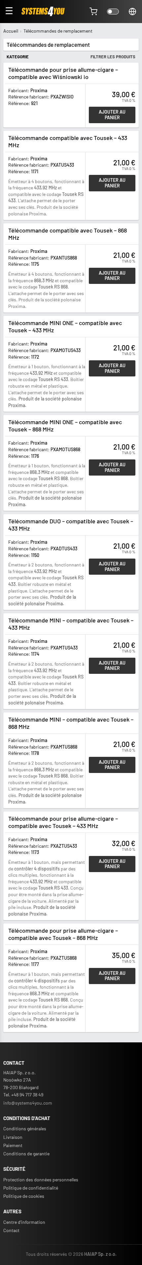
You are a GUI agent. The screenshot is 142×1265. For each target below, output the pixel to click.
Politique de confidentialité (30, 1188)
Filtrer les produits (112, 56)
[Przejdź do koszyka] (93, 11)
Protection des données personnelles (40, 1179)
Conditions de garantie (26, 1153)
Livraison (12, 1137)
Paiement (12, 1145)
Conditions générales (24, 1128)
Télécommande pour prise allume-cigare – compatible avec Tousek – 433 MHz (63, 822)
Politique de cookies (23, 1196)
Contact (11, 1230)
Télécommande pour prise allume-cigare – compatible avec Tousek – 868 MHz (63, 934)
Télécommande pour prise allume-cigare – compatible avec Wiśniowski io (63, 73)
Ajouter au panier (112, 114)
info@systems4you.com (27, 1103)
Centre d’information (24, 1222)
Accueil (10, 31)
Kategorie (18, 56)
